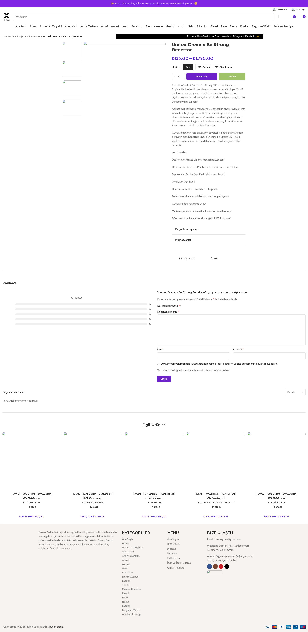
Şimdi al (232, 76)
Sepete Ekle (202, 76)
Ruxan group (56, 626)
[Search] (270, 16)
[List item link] (184, 539)
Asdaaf (126, 564)
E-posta (238, 349)
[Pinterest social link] (227, 258)
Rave (125, 597)
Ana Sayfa (8, 36)
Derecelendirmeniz (168, 306)
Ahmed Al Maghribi (132, 547)
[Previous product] (297, 36)
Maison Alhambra (131, 589)
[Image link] (215, 578)
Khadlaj (126, 580)
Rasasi (125, 593)
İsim (160, 349)
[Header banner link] (154, 3)
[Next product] (304, 36)
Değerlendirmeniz (168, 311)
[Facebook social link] (4, 9)
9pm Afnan (154, 502)
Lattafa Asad (31, 502)
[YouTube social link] (13, 9)
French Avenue (130, 576)
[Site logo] (6, 16)
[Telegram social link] (234, 258)
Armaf (125, 559)
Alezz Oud (128, 551)
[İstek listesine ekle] (208, 251)
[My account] (285, 16)
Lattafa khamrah (92, 502)
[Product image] (31, 461)
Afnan (125, 543)
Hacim (175, 67)
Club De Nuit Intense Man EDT (215, 502)
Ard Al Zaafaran (131, 555)
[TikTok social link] (17, 9)
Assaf (125, 568)
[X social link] (223, 258)
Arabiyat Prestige (131, 614)
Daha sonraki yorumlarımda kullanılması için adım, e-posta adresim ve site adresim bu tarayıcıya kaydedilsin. (219, 363)
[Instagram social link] (8, 9)
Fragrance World (131, 610)
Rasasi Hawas (276, 502)
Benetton (34, 36)
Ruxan (125, 601)
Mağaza (21, 36)
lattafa (125, 585)
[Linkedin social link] (231, 258)
